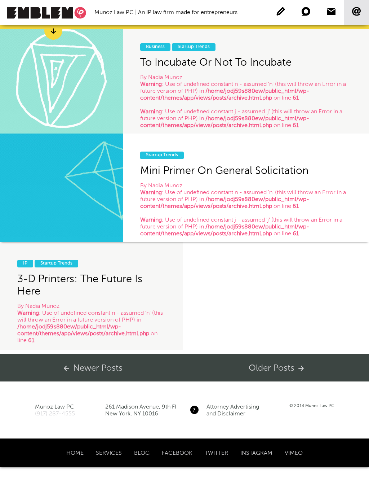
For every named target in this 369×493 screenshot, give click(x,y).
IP (25, 263)
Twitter (216, 452)
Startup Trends (194, 46)
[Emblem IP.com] (46, 12)
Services (109, 452)
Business (155, 46)
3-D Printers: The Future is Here (79, 284)
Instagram (256, 452)
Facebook (177, 452)
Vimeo (294, 452)
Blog (142, 452)
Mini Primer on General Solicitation (224, 170)
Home (75, 452)
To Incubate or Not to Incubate (216, 62)
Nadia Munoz (165, 77)
